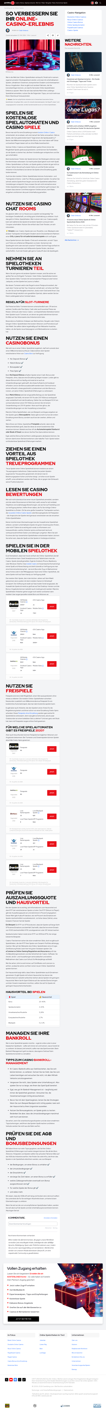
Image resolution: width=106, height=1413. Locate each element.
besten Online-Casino (46, 132)
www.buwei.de (46, 1396)
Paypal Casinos (12, 1357)
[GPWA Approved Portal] (97, 1405)
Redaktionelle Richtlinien (79, 1349)
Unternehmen (76, 1361)
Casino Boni (28, 353)
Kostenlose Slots (13, 1365)
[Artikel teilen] (48, 35)
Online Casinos (19, 8)
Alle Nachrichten (70, 240)
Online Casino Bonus (75, 22)
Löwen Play (43, 1344)
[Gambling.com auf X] (6, 1388)
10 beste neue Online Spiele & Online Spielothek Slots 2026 (81, 221)
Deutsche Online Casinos (76, 17)
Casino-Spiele (72, 30)
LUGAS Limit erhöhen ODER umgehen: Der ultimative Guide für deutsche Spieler (83, 127)
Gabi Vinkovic (23, 30)
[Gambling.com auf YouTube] (11, 1388)
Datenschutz (68, 1390)
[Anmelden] (92, 3)
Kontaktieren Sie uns (78, 1357)
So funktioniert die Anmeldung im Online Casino (83, 174)
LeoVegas (43, 1353)
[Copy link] (58, 35)
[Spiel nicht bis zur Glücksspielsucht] (7, 1406)
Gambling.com (8, 8)
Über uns (74, 1340)
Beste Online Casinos (14, 1340)
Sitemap (74, 1369)
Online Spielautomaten (76, 25)
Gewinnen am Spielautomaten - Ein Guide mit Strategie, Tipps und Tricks (83, 80)
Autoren (74, 1344)
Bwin (41, 1349)
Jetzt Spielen (52, 607)
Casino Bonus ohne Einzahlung (17, 1361)
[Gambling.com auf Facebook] (15, 1388)
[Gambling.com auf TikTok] (24, 1388)
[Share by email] (53, 35)
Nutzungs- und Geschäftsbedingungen (47, 1390)
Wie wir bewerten (77, 1353)
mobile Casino (31, 564)
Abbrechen (48, 1228)
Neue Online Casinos (75, 20)
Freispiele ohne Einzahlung (28, 713)
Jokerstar (43, 1340)
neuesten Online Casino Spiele (19, 513)
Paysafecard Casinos (75, 27)
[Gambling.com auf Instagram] (19, 1388)
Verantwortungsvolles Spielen (81, 1365)
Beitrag (55, 1228)
